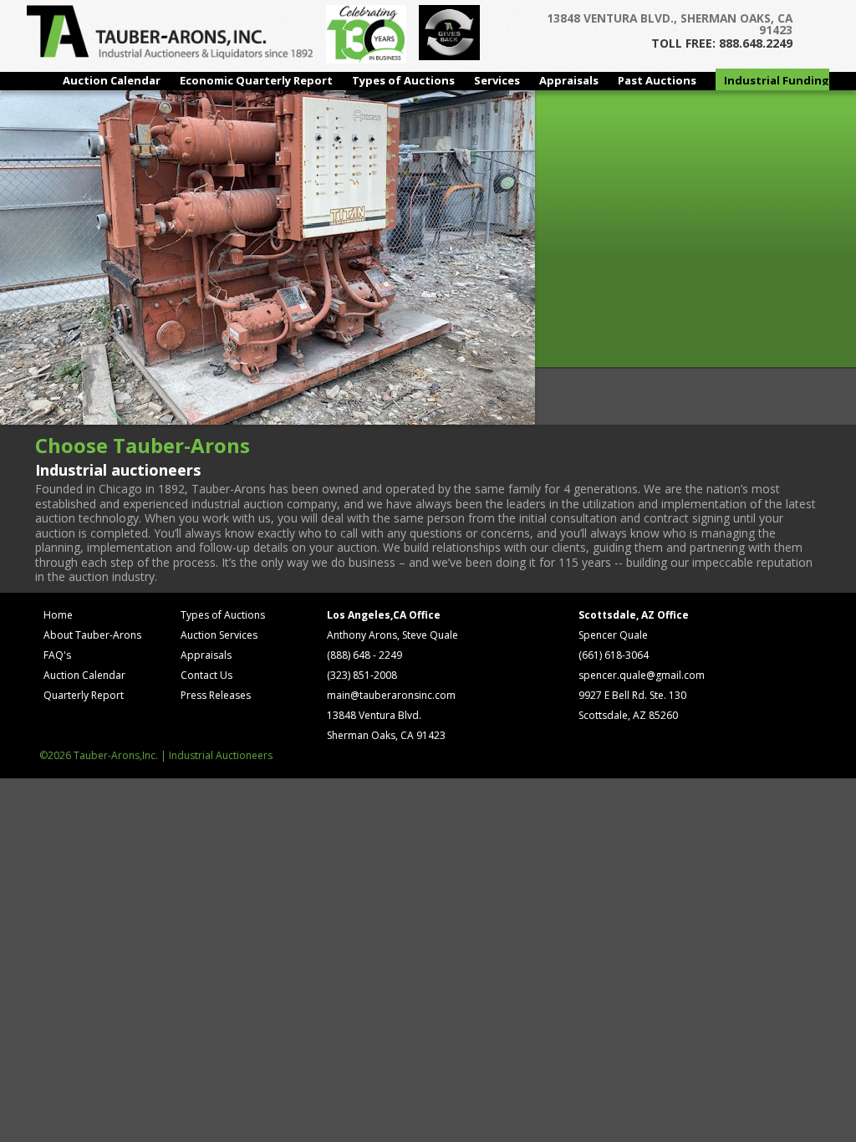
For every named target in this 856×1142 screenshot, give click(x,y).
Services (497, 80)
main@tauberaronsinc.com (391, 695)
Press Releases (216, 695)
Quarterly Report (83, 695)
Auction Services (219, 635)
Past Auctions (657, 80)
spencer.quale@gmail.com (641, 675)
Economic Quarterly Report (256, 80)
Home (58, 615)
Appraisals (569, 80)
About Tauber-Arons (92, 635)
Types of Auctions (403, 80)
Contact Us (206, 675)
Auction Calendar (111, 80)
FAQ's (57, 655)
